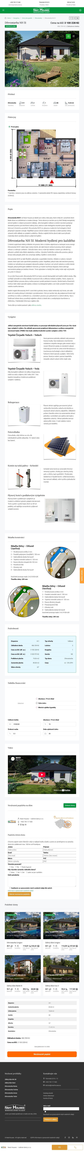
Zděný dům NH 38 (10, 1079)
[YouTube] (77, 1137)
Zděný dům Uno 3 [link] (52, 986)
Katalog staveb (48, 1093)
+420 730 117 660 (15, 2)
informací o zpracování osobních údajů (20, 891)
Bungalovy (16, 18)
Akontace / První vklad (51, 720)
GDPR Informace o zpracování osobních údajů (45, 1137)
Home (9, 18)
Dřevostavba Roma (11, 1086)
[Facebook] (65, 1137)
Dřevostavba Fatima (11, 1089)
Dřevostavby (38, 18)
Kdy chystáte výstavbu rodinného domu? (22, 870)
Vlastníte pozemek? (14, 864)
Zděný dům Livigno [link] (52, 943)
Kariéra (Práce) (48, 1098)
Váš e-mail (46, 1106)
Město (10, 858)
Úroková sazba (13, 729)
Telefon (45, 853)
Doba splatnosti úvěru (50, 729)
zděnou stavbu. (36, 305)
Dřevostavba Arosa (11, 1093)
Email (10, 853)
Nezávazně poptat (42, 1054)
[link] (23, 925)
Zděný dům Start (10, 1083)
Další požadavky (13, 875)
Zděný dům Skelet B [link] (14, 986)
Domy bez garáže (27, 18)
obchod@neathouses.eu (15, 5)
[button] (70, 18)
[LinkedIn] (73, 1137)
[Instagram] (69, 1137)
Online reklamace (48, 1096)
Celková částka (13, 720)
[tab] (68, 36)
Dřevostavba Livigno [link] (14, 943)
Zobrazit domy (70, 805)
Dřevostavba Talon (11, 1096)
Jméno (10, 847)
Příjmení (46, 847)
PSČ (44, 858)
